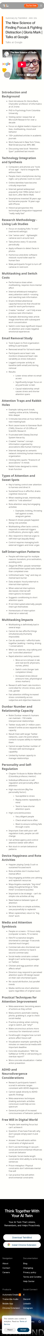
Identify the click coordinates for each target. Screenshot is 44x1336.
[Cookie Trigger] (39, 1321)
